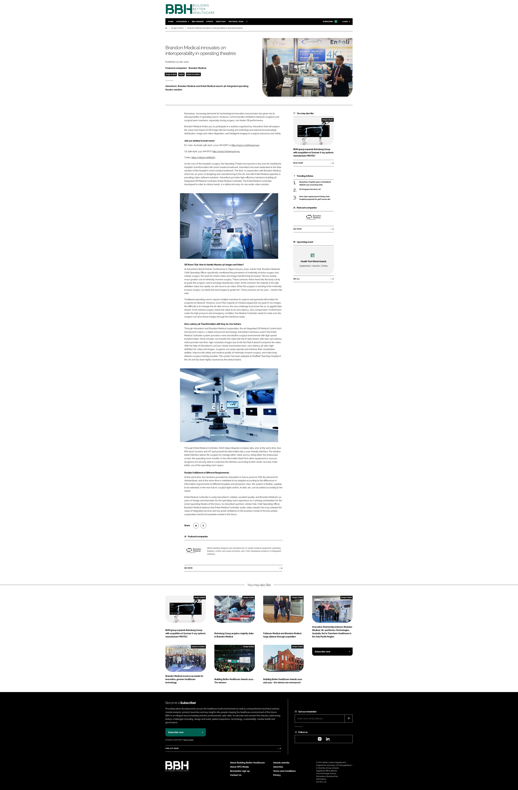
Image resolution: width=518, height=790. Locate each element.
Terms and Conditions (284, 771)
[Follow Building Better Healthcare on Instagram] (320, 739)
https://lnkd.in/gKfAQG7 (203, 157)
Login (345, 22)
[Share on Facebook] (203, 525)
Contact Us (235, 775)
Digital (181, 74)
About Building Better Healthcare (247, 762)
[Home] (166, 28)
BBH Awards (198, 22)
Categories (181, 22)
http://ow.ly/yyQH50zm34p (245, 145)
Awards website (281, 762)
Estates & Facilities (193, 74)
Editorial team (236, 22)
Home (170, 22)
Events (209, 22)
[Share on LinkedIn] (196, 525)
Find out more (172, 748)
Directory (221, 22)
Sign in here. (188, 740)
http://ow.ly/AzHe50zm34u (226, 151)
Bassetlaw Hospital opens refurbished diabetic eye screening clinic (316, 183)
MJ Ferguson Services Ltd (316, 189)
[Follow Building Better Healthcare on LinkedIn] (328, 739)
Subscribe (328, 22)
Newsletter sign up (240, 771)
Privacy (277, 775)
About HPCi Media (239, 767)
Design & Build (171, 74)
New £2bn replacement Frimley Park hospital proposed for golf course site (316, 198)
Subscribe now (322, 651)
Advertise (278, 767)
